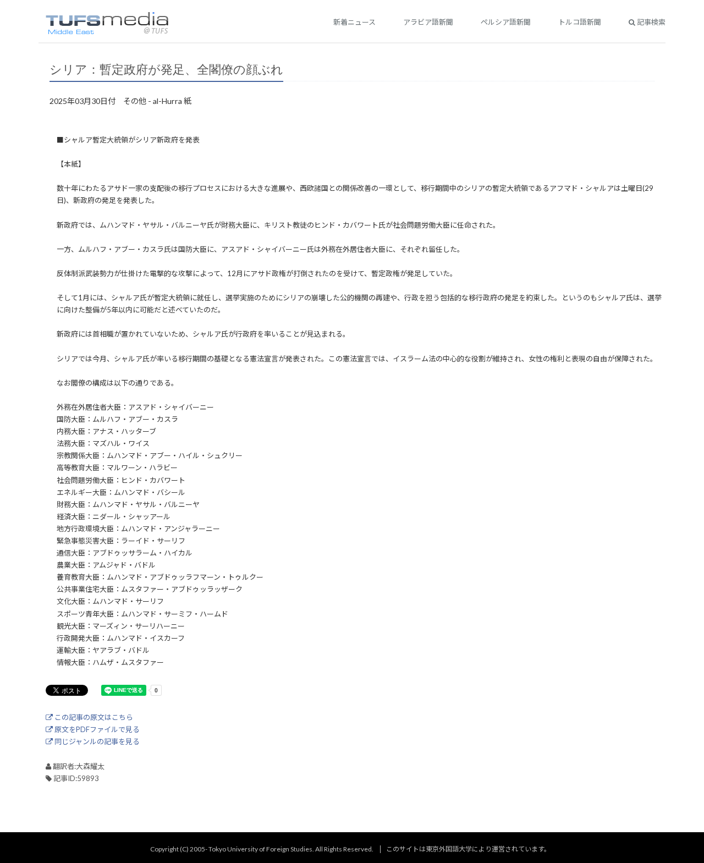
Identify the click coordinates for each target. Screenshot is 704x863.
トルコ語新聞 (579, 22)
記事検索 (650, 22)
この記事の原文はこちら (93, 717)
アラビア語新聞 (428, 22)
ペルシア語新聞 (506, 22)
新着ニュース (354, 22)
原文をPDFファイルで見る (96, 729)
